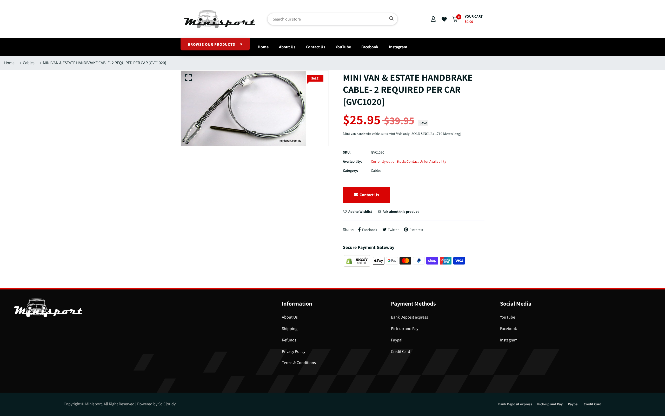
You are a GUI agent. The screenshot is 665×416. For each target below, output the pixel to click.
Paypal (396, 340)
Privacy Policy (293, 351)
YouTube (343, 47)
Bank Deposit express (409, 317)
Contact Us (315, 47)
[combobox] (332, 19)
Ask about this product (400, 211)
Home (263, 47)
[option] (254, 108)
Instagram (398, 47)
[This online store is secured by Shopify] (357, 260)
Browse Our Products (215, 44)
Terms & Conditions (299, 362)
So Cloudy (167, 404)
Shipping (289, 328)
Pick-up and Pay (404, 328)
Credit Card (400, 351)
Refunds (289, 340)
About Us (287, 47)
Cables (29, 62)
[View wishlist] (444, 19)
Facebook (369, 47)
